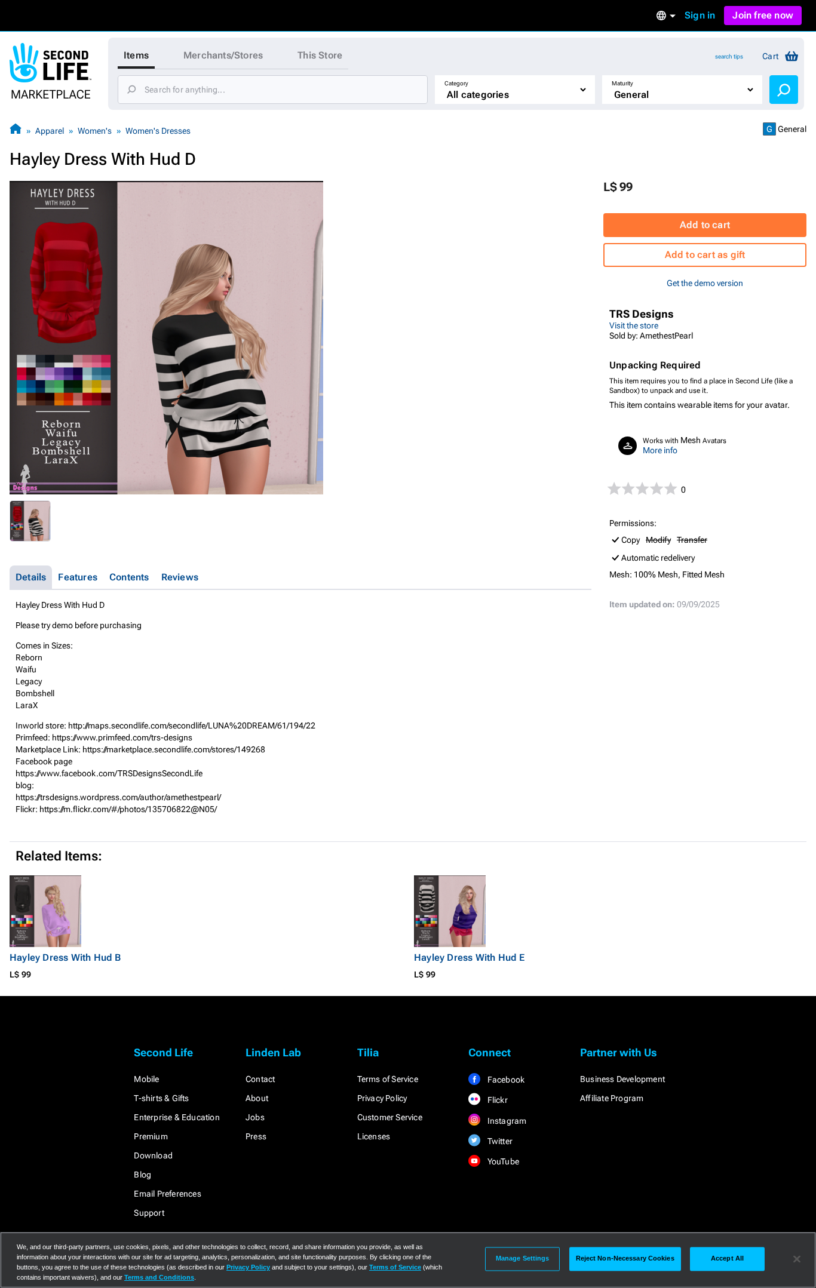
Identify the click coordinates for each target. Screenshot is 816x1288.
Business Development (622, 1079)
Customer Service (389, 1117)
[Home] (16, 130)
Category (456, 83)
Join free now (762, 15)
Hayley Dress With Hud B (65, 957)
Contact (260, 1079)
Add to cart (705, 224)
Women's (95, 131)
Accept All (727, 1258)
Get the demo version (705, 283)
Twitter (499, 1141)
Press (256, 1136)
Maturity (622, 83)
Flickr (496, 1100)
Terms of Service (387, 1079)
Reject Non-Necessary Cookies (625, 1258)
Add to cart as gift (705, 254)
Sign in (700, 15)
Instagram (505, 1121)
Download (153, 1155)
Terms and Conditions (159, 1277)
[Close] (797, 1259)
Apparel (49, 131)
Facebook (504, 1079)
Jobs (255, 1117)
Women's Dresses (158, 131)
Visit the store (633, 325)
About (257, 1098)
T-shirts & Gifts (161, 1098)
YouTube (502, 1161)
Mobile (146, 1079)
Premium (150, 1136)
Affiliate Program (611, 1098)
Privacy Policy (382, 1098)
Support (149, 1213)
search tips (729, 56)
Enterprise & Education (176, 1117)
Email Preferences (167, 1193)
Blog (142, 1174)
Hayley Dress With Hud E (469, 957)
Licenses (374, 1136)
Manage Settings (523, 1258)
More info (660, 450)
